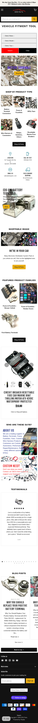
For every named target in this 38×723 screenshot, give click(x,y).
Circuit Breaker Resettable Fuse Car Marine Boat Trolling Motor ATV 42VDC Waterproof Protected (19, 397)
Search (19, 715)
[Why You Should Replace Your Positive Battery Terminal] (15, 586)
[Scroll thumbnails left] (5, 384)
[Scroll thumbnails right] (32, 384)
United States (18, 690)
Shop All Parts (19, 144)
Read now (14, 637)
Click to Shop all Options (19, 412)
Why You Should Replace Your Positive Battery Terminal (15, 606)
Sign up (30, 681)
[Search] (34, 19)
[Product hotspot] (4, 238)
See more (18, 642)
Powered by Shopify (19, 719)
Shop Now (19, 73)
